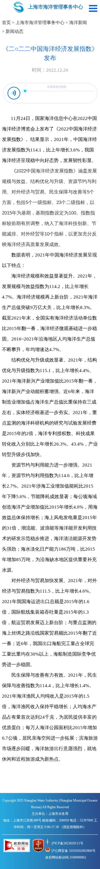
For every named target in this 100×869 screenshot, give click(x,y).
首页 (6, 22)
